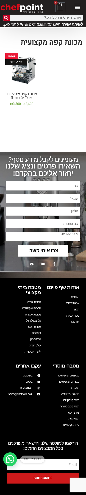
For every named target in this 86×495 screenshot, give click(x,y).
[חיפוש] (6, 18)
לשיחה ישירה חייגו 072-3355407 (55, 24)
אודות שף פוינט (63, 287)
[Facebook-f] (54, 264)
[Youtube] (43, 264)
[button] (77, 7)
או (21, 24)
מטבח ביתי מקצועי (29, 290)
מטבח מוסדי (66, 366)
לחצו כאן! (11, 24)
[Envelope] (32, 264)
